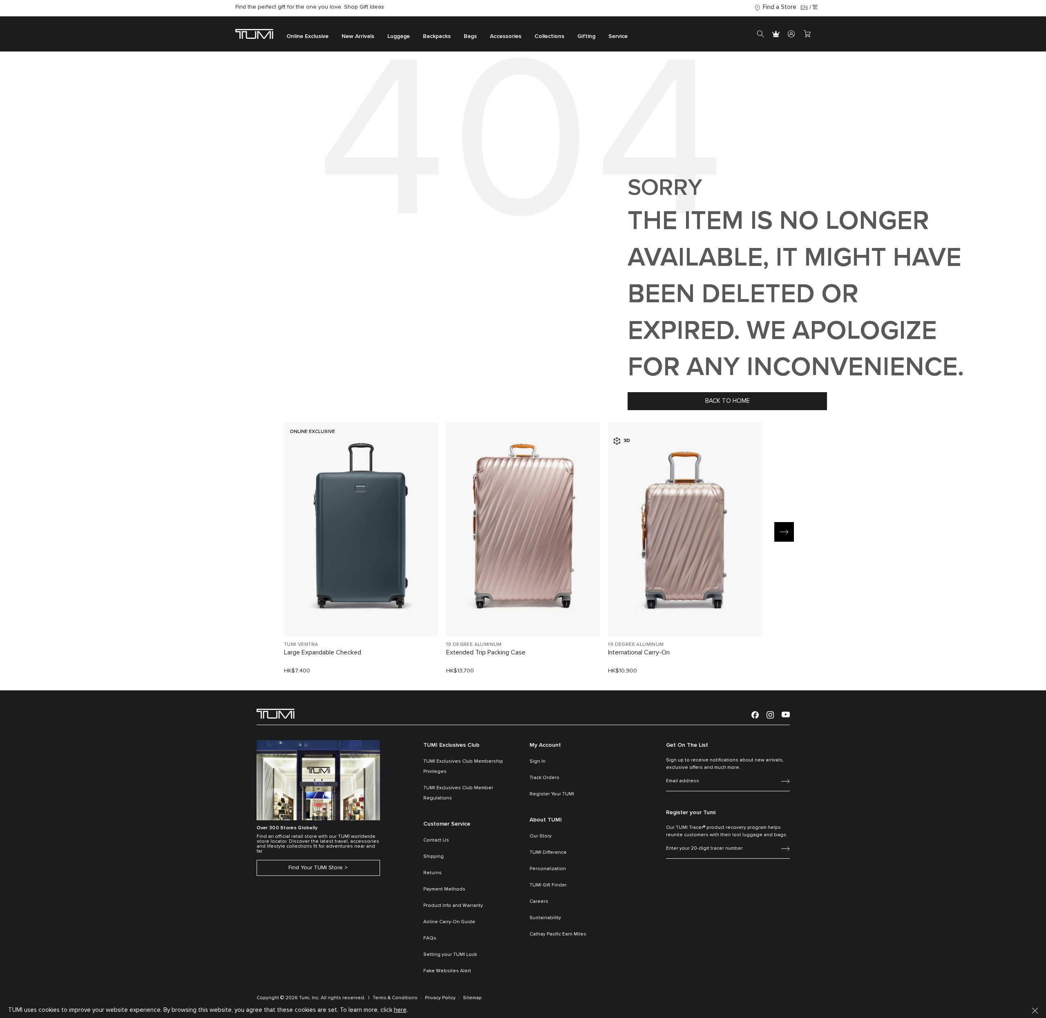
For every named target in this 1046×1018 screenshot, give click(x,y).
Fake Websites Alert (447, 971)
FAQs (429, 938)
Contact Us (436, 840)
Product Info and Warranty (453, 905)
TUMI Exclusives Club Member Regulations (458, 793)
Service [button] (618, 37)
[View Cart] (807, 34)
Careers (539, 901)
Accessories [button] (505, 37)
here (400, 1010)
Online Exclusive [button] (307, 37)
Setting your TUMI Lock (450, 954)
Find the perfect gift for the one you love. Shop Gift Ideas (309, 7)
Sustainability (545, 917)
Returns (432, 873)
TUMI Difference (548, 852)
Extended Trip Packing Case (485, 652)
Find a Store (779, 7)
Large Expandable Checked (322, 652)
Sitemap (472, 998)
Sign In (537, 761)
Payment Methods (444, 889)
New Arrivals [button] (358, 37)
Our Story (541, 836)
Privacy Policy (440, 998)
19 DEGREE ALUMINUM (474, 644)
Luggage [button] (398, 37)
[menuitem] (307, 34)
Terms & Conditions (395, 998)
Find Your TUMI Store (315, 868)
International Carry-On (639, 652)
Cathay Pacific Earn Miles (558, 934)
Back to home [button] (727, 401)
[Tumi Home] (254, 34)
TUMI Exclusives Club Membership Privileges (463, 766)
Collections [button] (549, 37)
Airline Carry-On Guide (449, 922)
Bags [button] (470, 37)
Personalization (548, 868)
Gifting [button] (586, 37)
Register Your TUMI (552, 794)
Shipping (433, 856)
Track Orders (544, 777)
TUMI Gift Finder (548, 885)
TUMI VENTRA (301, 644)
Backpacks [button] (437, 37)
